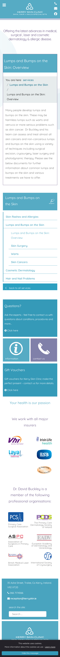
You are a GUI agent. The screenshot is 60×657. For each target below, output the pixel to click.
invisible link (9, 301)
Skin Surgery (19, 245)
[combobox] (27, 614)
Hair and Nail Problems (20, 278)
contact (35, 340)
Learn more (50, 647)
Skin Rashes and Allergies (22, 216)
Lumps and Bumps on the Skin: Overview (30, 235)
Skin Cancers (19, 262)
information (9, 340)
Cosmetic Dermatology (20, 270)
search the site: (17, 607)
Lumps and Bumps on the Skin (25, 224)
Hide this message (30, 653)
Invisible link (9, 365)
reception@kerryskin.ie (23, 598)
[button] (55, 216)
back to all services (19, 288)
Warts (15, 254)
